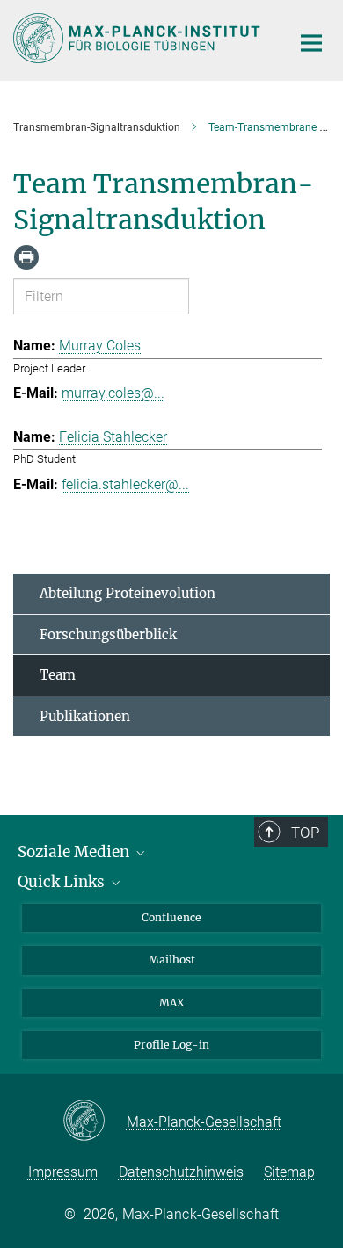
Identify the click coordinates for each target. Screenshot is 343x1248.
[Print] (26, 257)
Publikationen (85, 716)
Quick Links (63, 882)
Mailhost (172, 959)
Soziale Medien (75, 852)
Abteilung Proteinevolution (127, 593)
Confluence (171, 917)
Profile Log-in (171, 1044)
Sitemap (289, 1172)
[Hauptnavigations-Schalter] (311, 43)
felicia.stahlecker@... (125, 484)
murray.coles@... (113, 393)
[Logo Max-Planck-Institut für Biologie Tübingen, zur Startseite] (138, 38)
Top (305, 832)
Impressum (63, 1172)
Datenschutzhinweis (181, 1172)
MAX (172, 1002)
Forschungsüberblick (108, 634)
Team (58, 675)
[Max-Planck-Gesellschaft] (94, 1121)
